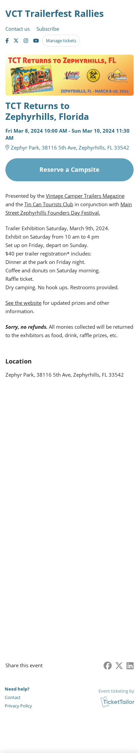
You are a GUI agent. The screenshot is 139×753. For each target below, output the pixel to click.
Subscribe (47, 28)
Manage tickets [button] (61, 40)
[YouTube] (36, 40)
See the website (23, 302)
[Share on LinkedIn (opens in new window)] (130, 665)
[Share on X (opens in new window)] (119, 665)
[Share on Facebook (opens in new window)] (108, 665)
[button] (19, 697)
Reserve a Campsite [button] (69, 169)
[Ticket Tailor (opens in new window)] (117, 701)
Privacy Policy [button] (18, 706)
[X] (16, 40)
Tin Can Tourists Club (48, 204)
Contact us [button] (17, 28)
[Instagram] (26, 40)
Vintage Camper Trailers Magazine (85, 195)
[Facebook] (6, 40)
